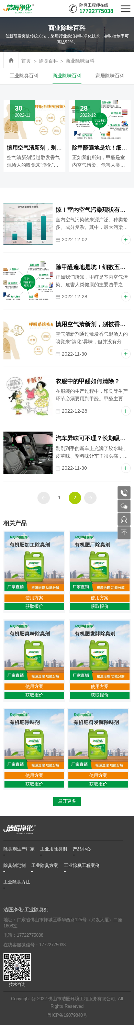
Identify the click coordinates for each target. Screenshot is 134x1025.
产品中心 (82, 849)
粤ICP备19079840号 (67, 1015)
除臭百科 (48, 61)
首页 (26, 61)
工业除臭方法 (16, 882)
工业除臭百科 (24, 75)
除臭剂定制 (14, 865)
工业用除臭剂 (53, 849)
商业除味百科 (80, 61)
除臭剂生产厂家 (19, 849)
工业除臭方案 (44, 865)
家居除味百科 (110, 75)
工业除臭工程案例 (82, 865)
